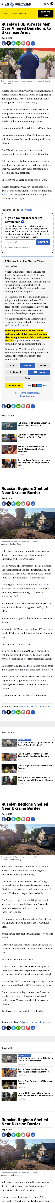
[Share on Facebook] (4, 43)
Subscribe (43, 242)
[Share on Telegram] (13, 43)
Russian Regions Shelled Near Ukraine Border (25, 490)
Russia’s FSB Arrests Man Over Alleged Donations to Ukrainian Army (26, 28)
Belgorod (24, 706)
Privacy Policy (26, 247)
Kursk (34, 706)
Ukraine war (45, 706)
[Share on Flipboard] (28, 43)
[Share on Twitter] (8, 43)
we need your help (20, 325)
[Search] (48, 4)
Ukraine (29, 209)
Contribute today (45, 13)
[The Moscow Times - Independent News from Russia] (18, 4)
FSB (22, 209)
